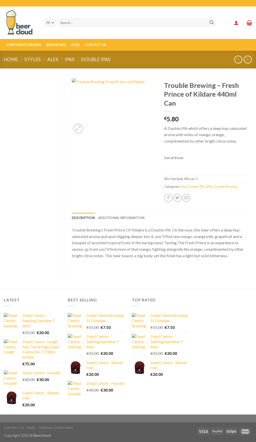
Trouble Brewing (225, 187)
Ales (52, 59)
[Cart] (249, 22)
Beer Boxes (56, 45)
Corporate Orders (24, 45)
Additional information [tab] (121, 218)
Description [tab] (83, 218)
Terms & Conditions (55, 428)
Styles (32, 59)
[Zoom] (78, 128)
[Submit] (212, 22)
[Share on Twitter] (177, 198)
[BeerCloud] (20, 22)
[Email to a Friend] (186, 198)
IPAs (69, 59)
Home (11, 59)
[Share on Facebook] (168, 198)
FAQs (75, 45)
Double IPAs (95, 59)
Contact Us (95, 45)
